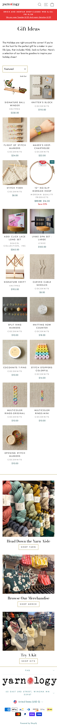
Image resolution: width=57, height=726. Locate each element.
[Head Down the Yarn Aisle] (28, 509)
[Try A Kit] (28, 631)
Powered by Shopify (28, 723)
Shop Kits (28, 661)
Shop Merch (28, 604)
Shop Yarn (28, 547)
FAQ (27, 670)
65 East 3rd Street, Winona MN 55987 (28, 693)
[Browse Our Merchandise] (28, 574)
